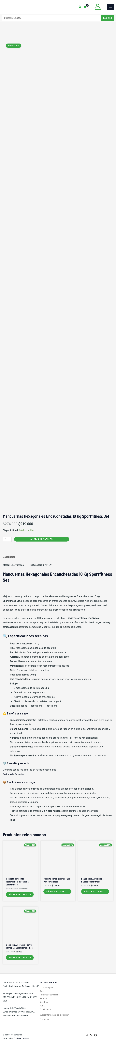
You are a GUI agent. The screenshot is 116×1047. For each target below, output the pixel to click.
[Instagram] (95, 1035)
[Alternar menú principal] (110, 7)
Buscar (107, 18)
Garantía (43, 998)
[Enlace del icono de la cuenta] (97, 7)
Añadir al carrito (41, 539)
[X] (91, 1035)
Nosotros (44, 1002)
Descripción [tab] (9, 556)
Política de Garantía (13, 774)
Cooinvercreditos (21, 1038)
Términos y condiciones (50, 995)
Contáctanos (45, 1009)
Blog (42, 991)
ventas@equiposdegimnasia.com (18, 993)
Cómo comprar (46, 987)
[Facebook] (87, 1035)
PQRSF (43, 1006)
